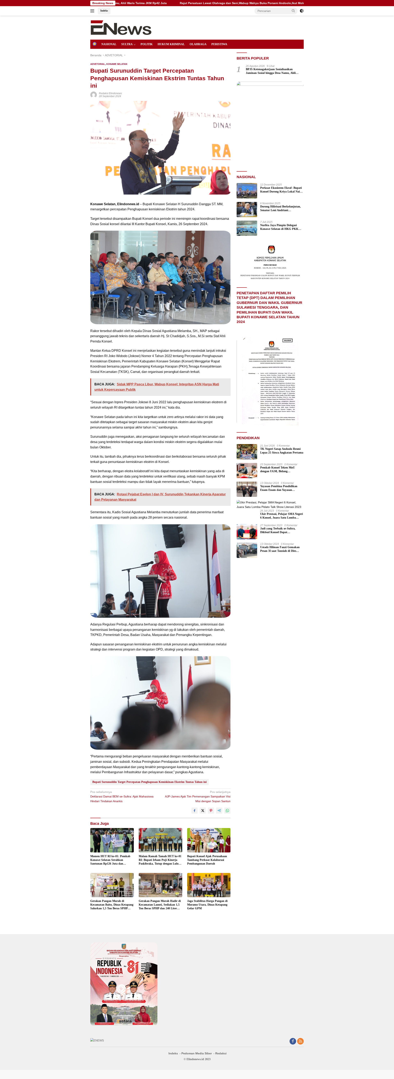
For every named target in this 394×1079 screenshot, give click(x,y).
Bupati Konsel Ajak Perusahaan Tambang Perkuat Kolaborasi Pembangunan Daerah (207, 860)
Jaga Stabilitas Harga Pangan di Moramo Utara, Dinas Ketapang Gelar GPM (207, 904)
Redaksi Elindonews (110, 93)
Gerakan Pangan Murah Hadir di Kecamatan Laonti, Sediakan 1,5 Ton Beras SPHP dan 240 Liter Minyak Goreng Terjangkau (160, 905)
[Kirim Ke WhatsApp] (227, 811)
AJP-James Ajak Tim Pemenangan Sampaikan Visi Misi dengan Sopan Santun (197, 796)
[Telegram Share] (219, 811)
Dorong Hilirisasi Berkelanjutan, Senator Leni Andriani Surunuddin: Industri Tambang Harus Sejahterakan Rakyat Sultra (280, 208)
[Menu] (93, 10)
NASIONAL (108, 44)
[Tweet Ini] (203, 811)
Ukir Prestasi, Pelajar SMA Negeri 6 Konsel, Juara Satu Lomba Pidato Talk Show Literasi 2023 (281, 516)
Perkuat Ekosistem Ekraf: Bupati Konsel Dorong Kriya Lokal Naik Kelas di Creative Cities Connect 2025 (281, 189)
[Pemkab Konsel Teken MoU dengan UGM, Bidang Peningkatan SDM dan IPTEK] (247, 470)
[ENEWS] (121, 27)
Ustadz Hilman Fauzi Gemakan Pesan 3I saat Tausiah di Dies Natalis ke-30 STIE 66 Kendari (280, 549)
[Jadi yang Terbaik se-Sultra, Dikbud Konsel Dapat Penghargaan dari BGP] (247, 531)
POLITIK (147, 44)
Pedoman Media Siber (196, 1053)
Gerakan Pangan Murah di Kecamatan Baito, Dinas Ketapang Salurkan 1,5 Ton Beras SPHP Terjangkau (111, 905)
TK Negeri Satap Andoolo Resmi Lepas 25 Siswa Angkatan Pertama (281, 450)
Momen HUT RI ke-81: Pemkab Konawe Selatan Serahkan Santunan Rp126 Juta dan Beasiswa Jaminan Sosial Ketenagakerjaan (110, 860)
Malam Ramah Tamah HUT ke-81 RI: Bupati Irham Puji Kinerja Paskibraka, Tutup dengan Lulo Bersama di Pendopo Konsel (160, 860)
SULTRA (127, 44)
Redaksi (221, 1053)
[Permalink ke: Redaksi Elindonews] (93, 94)
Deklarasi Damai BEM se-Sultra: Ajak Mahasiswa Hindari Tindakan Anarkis (121, 796)
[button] (293, 10)
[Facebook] (293, 1041)
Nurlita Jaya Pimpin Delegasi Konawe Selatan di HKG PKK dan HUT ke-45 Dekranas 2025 (279, 227)
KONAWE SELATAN (116, 64)
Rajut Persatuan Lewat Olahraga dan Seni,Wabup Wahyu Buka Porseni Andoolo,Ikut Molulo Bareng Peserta (194, 3)
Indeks (104, 10)
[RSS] (300, 1041)
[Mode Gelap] (302, 10)
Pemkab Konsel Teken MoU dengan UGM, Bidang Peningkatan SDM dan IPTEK (279, 469)
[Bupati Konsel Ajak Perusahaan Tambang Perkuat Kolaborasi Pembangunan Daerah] (209, 840)
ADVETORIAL (97, 64)
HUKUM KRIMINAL (171, 44)
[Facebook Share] (194, 811)
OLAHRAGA (198, 44)
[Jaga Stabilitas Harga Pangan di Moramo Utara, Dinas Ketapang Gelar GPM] (209, 885)
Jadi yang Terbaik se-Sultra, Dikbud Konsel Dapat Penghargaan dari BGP (278, 530)
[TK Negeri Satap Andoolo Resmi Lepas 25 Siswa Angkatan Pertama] (247, 451)
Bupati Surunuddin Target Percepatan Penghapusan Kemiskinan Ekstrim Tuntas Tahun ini (149, 781)
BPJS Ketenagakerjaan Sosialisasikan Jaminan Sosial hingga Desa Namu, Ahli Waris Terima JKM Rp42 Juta (271, 71)
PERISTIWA (219, 44)
